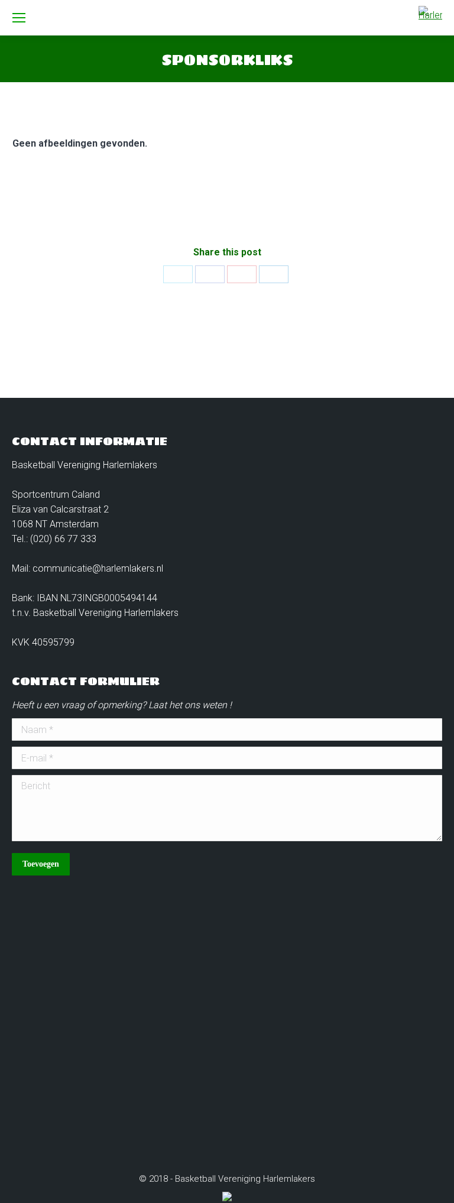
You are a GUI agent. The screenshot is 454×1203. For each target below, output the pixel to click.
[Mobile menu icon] (19, 17)
